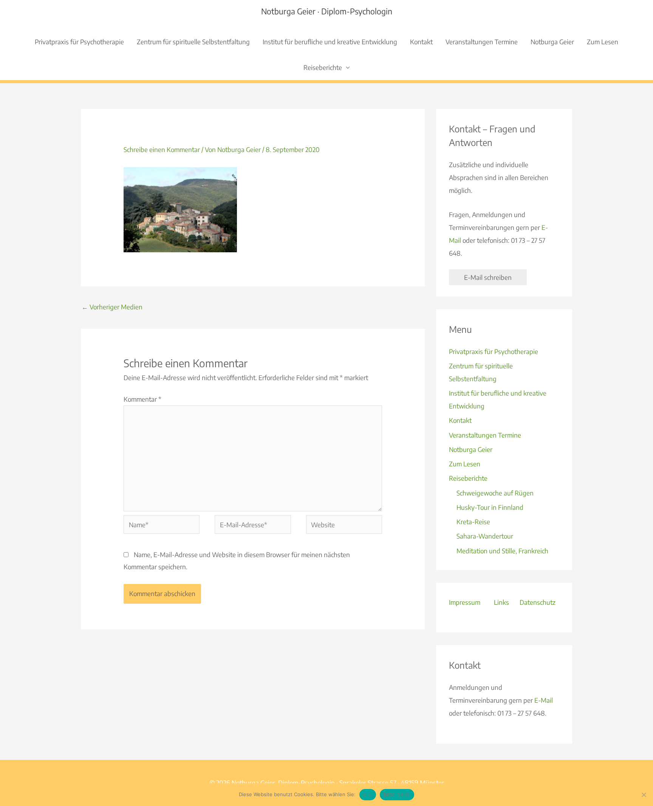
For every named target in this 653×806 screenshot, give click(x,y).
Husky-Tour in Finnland (489, 507)
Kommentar (142, 399)
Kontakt (421, 41)
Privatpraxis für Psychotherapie (79, 41)
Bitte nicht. (397, 794)
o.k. (367, 794)
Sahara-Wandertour (484, 536)
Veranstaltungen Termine (482, 41)
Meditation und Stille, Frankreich (502, 551)
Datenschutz (538, 602)
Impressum (464, 602)
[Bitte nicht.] (643, 794)
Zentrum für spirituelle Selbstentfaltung (193, 41)
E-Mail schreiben (488, 277)
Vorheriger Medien (112, 307)
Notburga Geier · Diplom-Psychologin (326, 11)
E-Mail (543, 700)
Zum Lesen (602, 41)
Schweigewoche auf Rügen (495, 493)
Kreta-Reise (473, 521)
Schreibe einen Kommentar (162, 149)
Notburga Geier (552, 41)
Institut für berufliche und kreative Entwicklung (330, 41)
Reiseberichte (322, 67)
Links (501, 602)
